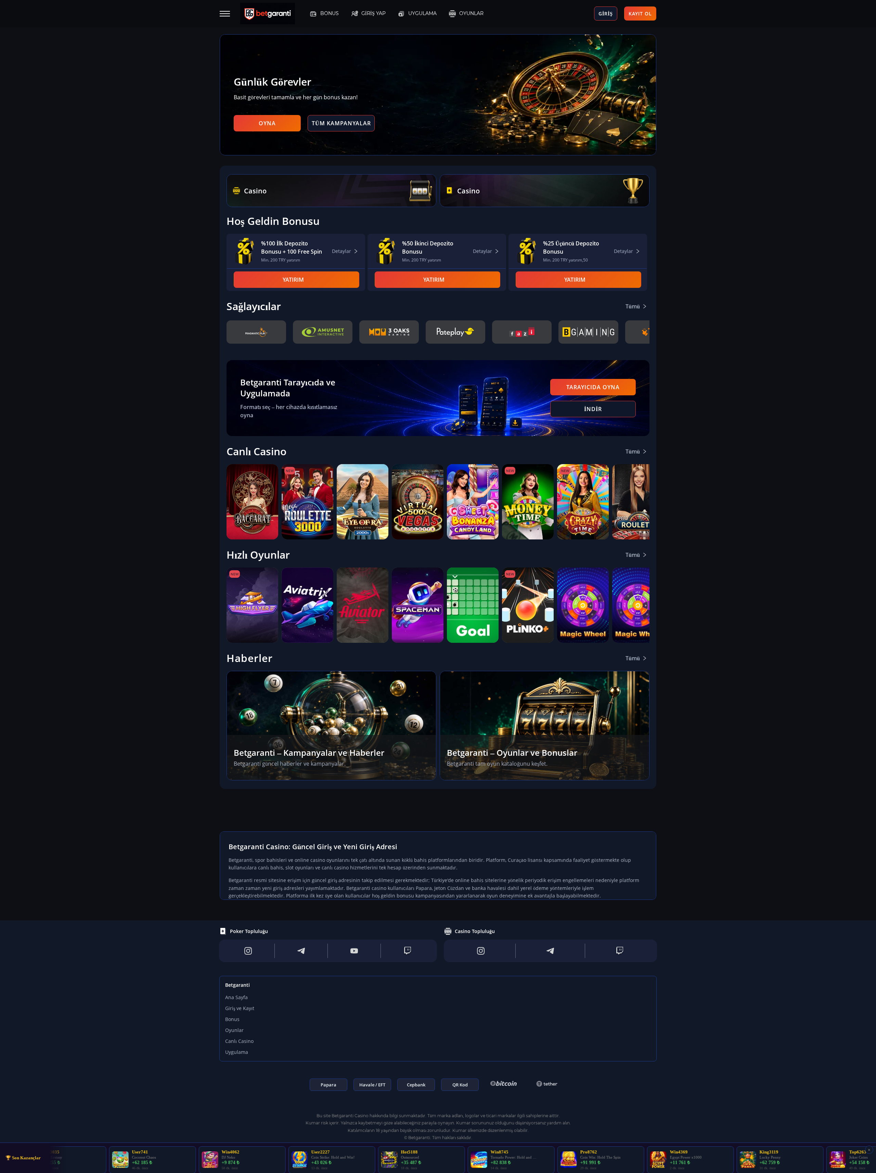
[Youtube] (354, 951)
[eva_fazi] (522, 332)
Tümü (633, 306)
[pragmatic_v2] (256, 332)
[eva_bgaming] (588, 332)
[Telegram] (301, 951)
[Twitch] (407, 951)
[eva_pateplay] (455, 332)
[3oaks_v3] (389, 332)
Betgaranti (237, 985)
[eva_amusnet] (322, 332)
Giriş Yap (373, 13)
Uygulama (422, 13)
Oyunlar (471, 13)
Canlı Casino (239, 1041)
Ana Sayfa (236, 997)
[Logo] (272, 14)
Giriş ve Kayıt (239, 1008)
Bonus (329, 13)
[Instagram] (248, 951)
